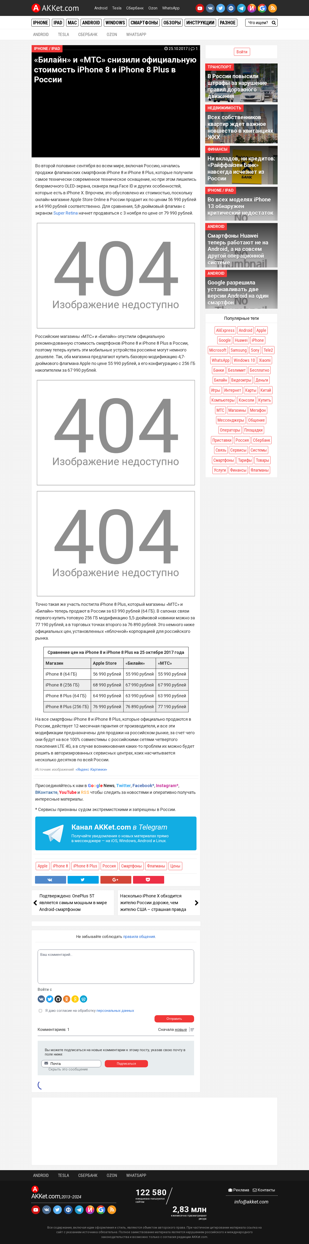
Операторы (230, 430)
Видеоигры (241, 380)
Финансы (217, 149)
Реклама (240, 1190)
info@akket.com (251, 1202)
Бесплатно (259, 370)
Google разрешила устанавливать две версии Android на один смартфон (238, 293)
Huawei (241, 340)
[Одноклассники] (66, 999)
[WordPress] (83, 999)
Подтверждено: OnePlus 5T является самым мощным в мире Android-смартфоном (73, 902)
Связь (221, 450)
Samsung (239, 350)
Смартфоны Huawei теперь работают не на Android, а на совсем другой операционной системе (238, 249)
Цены (175, 865)
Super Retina (65, 213)
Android (100, 8)
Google (225, 340)
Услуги (220, 470)
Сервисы (238, 450)
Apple (43, 865)
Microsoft (217, 350)
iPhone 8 (60, 865)
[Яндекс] (75, 999)
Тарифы (245, 460)
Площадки (253, 430)
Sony (255, 350)
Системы (259, 450)
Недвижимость (224, 108)
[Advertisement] (154, 1131)
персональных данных (115, 1010)
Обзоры (172, 23)
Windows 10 (244, 360)
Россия (109, 865)
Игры (215, 390)
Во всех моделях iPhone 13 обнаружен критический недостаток (240, 206)
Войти (242, 51)
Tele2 (268, 350)
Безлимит (237, 370)
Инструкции (200, 23)
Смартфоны (144, 23)
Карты (250, 390)
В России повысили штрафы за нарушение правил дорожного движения (237, 86)
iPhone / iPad (47, 48)
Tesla (116, 8)
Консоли (246, 400)
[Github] (58, 999)
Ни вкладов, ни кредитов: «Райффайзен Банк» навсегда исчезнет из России (241, 168)
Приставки (222, 440)
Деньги (261, 380)
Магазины (237, 410)
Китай (265, 390)
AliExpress (225, 330)
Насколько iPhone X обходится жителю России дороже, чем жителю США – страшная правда (153, 902)
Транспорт (220, 67)
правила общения (139, 936)
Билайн (220, 380)
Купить (264, 400)
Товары (262, 460)
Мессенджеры (231, 420)
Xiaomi (265, 360)
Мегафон (258, 410)
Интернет (232, 390)
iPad (58, 23)
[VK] (41, 999)
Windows (115, 23)
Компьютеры (223, 400)
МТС (220, 410)
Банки (218, 370)
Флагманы (156, 865)
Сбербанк (135, 8)
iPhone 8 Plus (85, 865)
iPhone (40, 23)
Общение (256, 420)
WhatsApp (171, 8)
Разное (228, 23)
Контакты (266, 1190)
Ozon (152, 8)
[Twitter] (49, 999)
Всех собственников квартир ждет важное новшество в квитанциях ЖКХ (240, 127)
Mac (72, 23)
